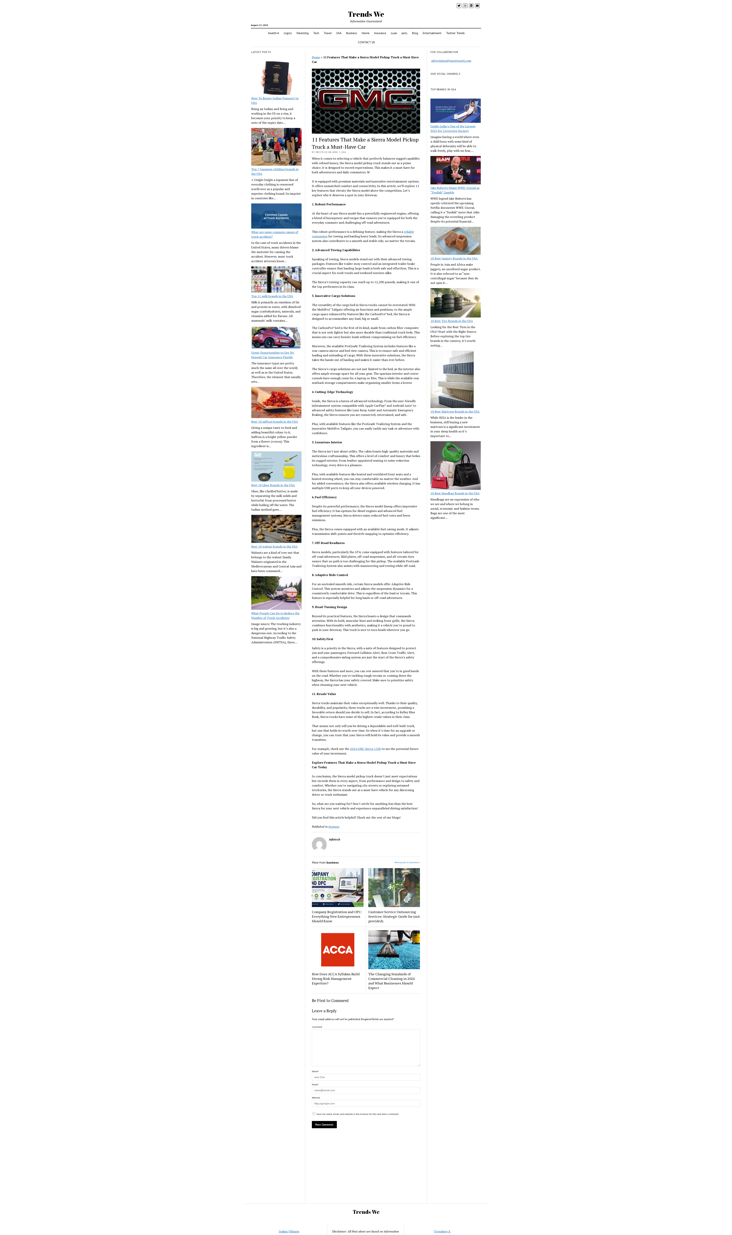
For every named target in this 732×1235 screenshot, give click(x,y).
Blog (415, 33)
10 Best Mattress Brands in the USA (455, 411)
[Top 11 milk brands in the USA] (276, 280)
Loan (394, 33)
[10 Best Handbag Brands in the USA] (455, 466)
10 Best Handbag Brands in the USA (455, 493)
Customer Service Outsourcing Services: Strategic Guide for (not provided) (394, 916)
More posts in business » (407, 862)
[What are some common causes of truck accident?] (276, 216)
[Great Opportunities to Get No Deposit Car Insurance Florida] (276, 338)
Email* (315, 1084)
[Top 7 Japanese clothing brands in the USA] (276, 147)
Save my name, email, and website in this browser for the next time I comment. (357, 1114)
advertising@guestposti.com (451, 61)
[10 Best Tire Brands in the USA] (455, 303)
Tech (316, 33)
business (334, 826)
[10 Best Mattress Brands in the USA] (452, 380)
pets (404, 33)
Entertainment (432, 33)
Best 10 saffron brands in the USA (274, 421)
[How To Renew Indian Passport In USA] (276, 78)
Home (365, 33)
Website (316, 1097)
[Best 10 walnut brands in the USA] (276, 529)
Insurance (380, 33)
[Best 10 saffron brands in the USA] (276, 403)
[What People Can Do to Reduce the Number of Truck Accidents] (276, 593)
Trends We (366, 14)
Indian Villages (289, 1231)
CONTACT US (366, 42)
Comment (317, 1026)
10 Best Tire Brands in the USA (451, 321)
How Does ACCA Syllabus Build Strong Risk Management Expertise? (336, 978)
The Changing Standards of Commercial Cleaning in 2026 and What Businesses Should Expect (391, 981)
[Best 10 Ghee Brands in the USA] (276, 467)
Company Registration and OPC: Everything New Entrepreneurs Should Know (337, 916)
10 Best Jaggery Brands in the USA (454, 258)
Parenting (302, 33)
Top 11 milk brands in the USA (272, 296)
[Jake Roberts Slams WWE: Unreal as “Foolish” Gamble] (455, 170)
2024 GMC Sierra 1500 (365, 749)
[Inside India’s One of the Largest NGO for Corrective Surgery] (455, 111)
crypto (288, 33)
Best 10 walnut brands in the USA (274, 546)
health (272, 33)
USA (338, 33)
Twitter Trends (455, 33)
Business (351, 33)
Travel (328, 33)
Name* (315, 1071)
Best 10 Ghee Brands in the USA (273, 485)
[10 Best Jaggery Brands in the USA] (455, 241)
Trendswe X (442, 1231)
